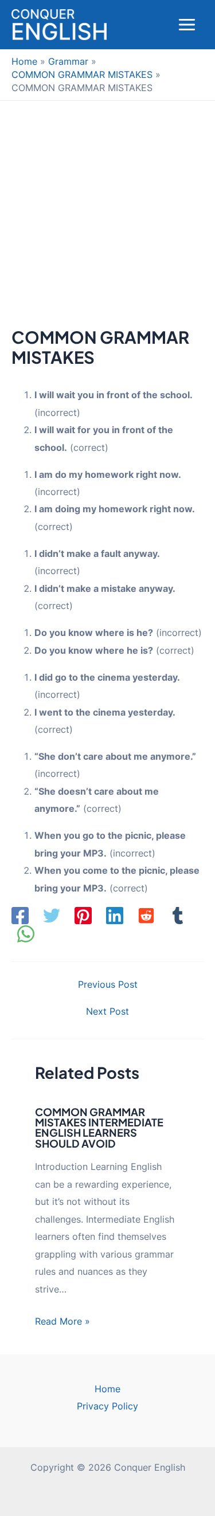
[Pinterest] (83, 915)
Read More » (62, 1321)
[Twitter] (51, 915)
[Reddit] (146, 915)
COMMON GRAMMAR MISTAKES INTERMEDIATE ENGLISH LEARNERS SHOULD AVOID (99, 1127)
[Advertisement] (107, 214)
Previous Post (108, 984)
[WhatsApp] (25, 933)
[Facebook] (20, 915)
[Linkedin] (114, 915)
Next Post (107, 1011)
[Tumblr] (177, 915)
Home (107, 1389)
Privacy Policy (107, 1406)
